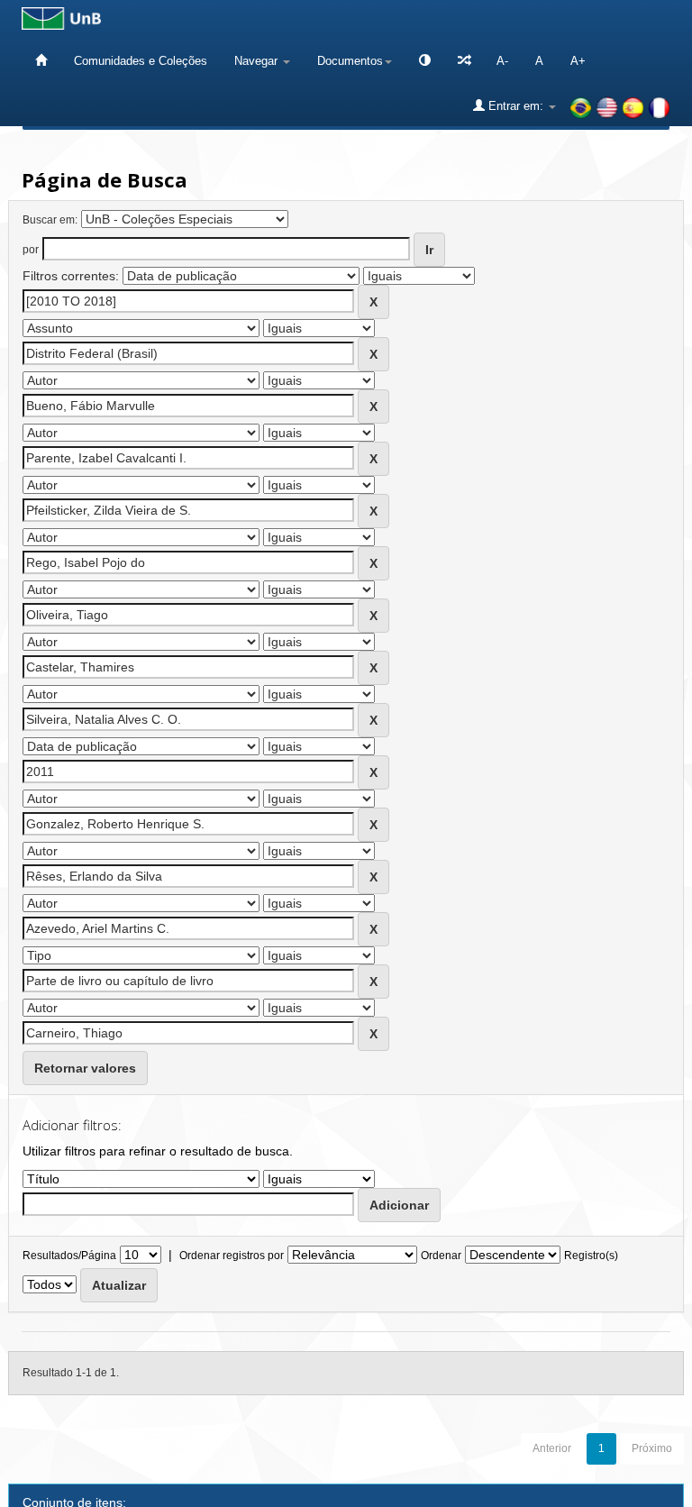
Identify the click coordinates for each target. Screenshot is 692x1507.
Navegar (257, 61)
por (31, 249)
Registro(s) (591, 1255)
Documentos (350, 61)
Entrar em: (516, 106)
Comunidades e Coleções (140, 61)
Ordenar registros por (231, 1255)
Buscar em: (50, 220)
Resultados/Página (69, 1255)
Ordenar (441, 1255)
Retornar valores (85, 1068)
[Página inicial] (41, 61)
